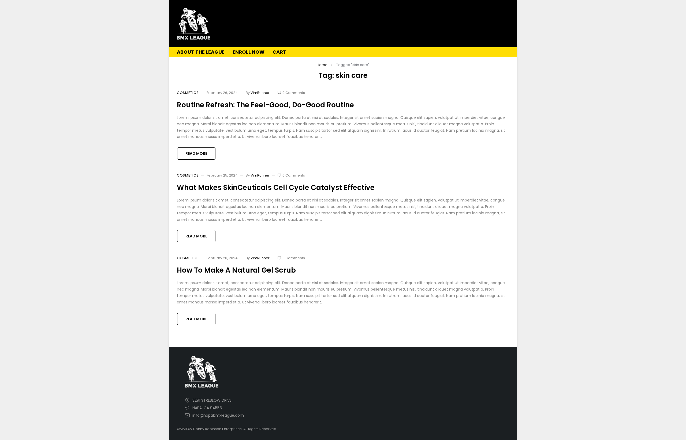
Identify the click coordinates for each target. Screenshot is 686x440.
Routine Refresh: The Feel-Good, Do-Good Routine (265, 105)
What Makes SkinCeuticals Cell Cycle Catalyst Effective (276, 187)
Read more (196, 153)
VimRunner (260, 92)
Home (322, 64)
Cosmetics (188, 92)
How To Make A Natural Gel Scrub (236, 270)
